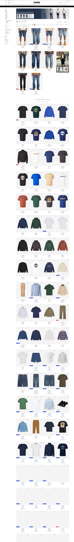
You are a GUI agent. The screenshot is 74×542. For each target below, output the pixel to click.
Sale (20, 24)
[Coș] (68, 2)
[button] (60, 22)
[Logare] (62, 2)
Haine (19, 20)
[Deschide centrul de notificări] (64, 2)
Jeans (22, 20)
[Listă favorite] (66, 2)
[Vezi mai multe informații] (18, 9)
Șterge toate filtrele (26, 26)
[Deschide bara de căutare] (58, 4)
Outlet (6, 0)
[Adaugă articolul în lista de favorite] (41, 29)
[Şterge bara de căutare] (68, 4)
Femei (6, 2)
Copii (12, 2)
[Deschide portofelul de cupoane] (60, 2)
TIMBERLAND (25, 20)
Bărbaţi (9, 2)
